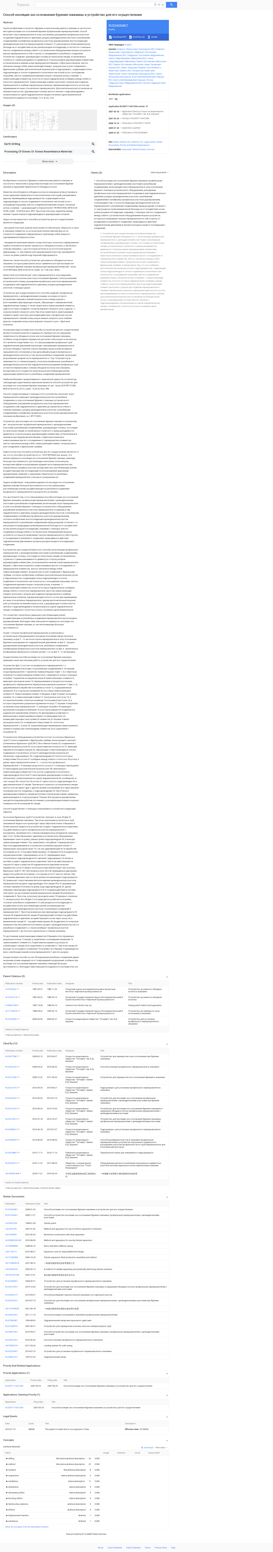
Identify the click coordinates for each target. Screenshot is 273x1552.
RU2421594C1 (11, 1077)
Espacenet (126, 149)
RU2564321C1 (11, 1295)
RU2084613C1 (11, 1357)
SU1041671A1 (12, 997)
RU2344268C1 (11, 1209)
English (128, 44)
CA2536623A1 (11, 1269)
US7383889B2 (11, 1246)
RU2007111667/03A (14, 1386)
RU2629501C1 (11, 1163)
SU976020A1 (11, 989)
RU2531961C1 (11, 1119)
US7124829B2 (11, 1257)
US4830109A (11, 1005)
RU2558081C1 (11, 1129)
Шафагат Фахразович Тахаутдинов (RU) (136, 49)
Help (173, 1547)
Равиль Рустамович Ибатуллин (128, 64)
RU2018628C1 (11, 1320)
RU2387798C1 (11, 1056)
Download (148, 1447)
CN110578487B (12, 1308)
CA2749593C (11, 1234)
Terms (147, 1547)
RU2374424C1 (11, 1215)
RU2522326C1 (11, 1098)
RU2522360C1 (11, 1351)
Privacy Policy (161, 1547)
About (100, 1547)
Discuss (150, 149)
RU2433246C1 (11, 1315)
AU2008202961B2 (13, 1240)
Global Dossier (139, 149)
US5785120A (11, 1223)
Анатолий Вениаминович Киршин (130, 80)
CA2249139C (11, 1229)
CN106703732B (12, 1275)
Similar (154, 37)
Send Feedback (115, 1547)
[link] (9, 1458)
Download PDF (119, 37)
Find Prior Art (139, 37)
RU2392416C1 (11, 1067)
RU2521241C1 (11, 1087)
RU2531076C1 (11, 1108)
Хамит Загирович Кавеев (133, 67)
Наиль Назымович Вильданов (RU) (138, 74)
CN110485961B (12, 1263)
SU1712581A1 (12, 1011)
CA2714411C (11, 1251)
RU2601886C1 (11, 1152)
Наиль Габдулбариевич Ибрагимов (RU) (128, 58)
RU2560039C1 (11, 1140)
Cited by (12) (137, 142)
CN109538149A (12, 1173)
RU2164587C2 (11, 1326)
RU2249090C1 (11, 1019)
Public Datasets (133, 1547)
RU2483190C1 (11, 1332)
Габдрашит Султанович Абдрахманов (145, 55)
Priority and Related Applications (135, 145)
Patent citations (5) (121, 142)
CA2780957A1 (11, 1345)
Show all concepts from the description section (27, 1527)
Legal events (149, 142)
